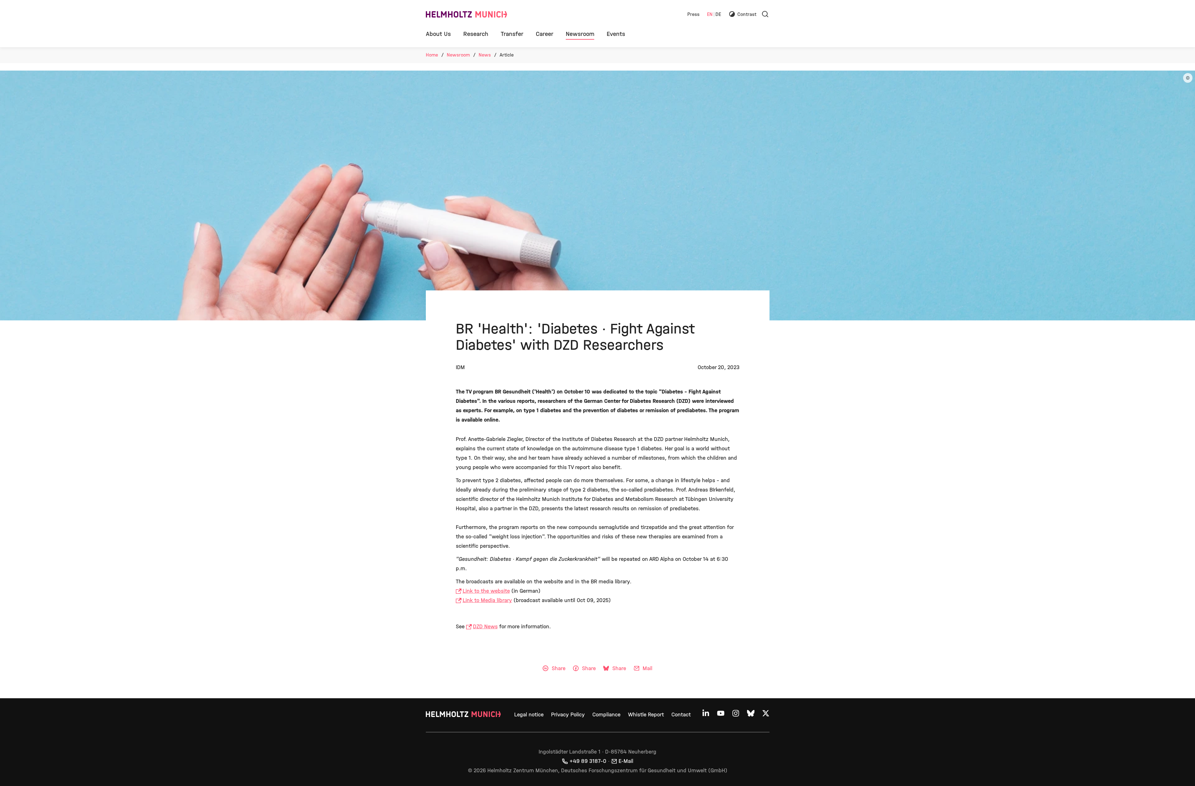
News (485, 55)
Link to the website (486, 591)
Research (475, 33)
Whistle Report (646, 714)
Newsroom (580, 33)
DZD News (485, 626)
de (718, 14)
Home (432, 55)
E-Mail (626, 761)
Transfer (512, 33)
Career (544, 33)
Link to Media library (487, 600)
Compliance (606, 714)
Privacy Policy (568, 714)
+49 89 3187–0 (588, 761)
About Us (438, 33)
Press (693, 14)
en (710, 14)
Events (616, 33)
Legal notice (529, 714)
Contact (681, 714)
